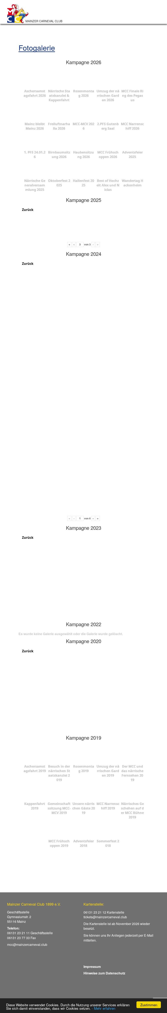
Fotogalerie (135, 16)
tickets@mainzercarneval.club (105, 917)
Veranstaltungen (98, 16)
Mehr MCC (77, 20)
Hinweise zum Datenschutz (104, 973)
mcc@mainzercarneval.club (27, 944)
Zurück (27, 209)
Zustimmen (148, 1004)
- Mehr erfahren (103, 1008)
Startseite (77, 16)
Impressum (92, 966)
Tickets (118, 16)
